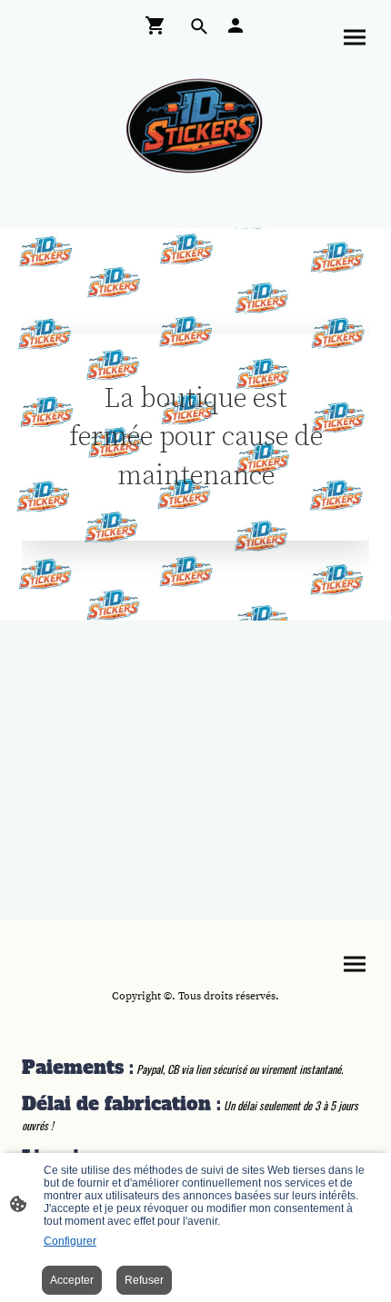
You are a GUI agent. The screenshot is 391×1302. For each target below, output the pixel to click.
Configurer (70, 1241)
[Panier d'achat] (159, 25)
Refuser (144, 1280)
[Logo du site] (196, 125)
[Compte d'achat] (235, 25)
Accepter (72, 1280)
